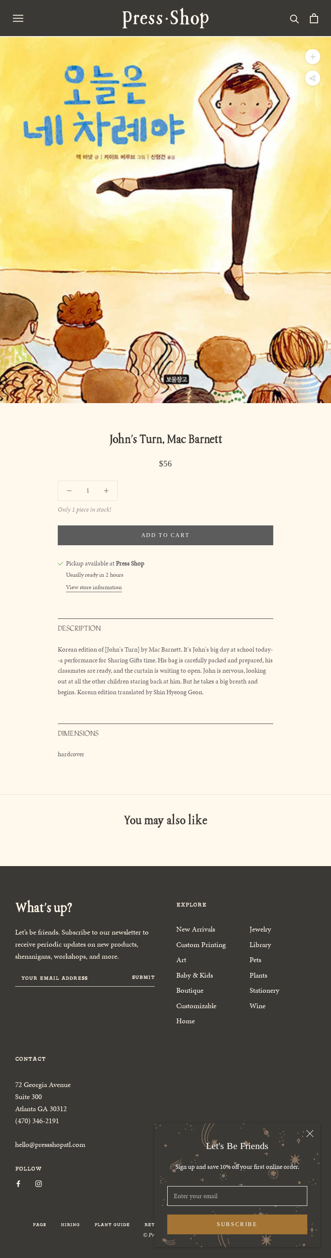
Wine (257, 1005)
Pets (255, 959)
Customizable (196, 1005)
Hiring (70, 1224)
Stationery (264, 990)
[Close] (310, 1133)
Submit (143, 977)
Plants (258, 975)
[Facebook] (18, 1183)
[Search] (294, 18)
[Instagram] (38, 1183)
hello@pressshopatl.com (50, 1144)
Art (181, 959)
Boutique (189, 990)
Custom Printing (201, 944)
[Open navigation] (18, 18)
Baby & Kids (194, 975)
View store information (94, 587)
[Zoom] (312, 56)
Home (185, 1021)
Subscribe (237, 1224)
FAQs (39, 1224)
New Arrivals (195, 929)
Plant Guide (112, 1224)
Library (260, 944)
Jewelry (260, 929)
